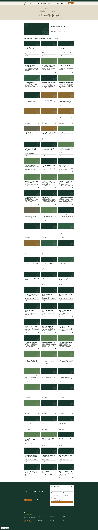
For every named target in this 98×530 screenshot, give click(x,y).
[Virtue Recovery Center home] (29, 513)
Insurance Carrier (54, 495)
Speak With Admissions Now (62, 502)
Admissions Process (65, 516)
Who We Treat (49, 3)
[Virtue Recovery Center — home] (28, 3)
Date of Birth (52, 492)
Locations (54, 3)
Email (63, 492)
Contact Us (64, 520)
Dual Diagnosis (38, 521)
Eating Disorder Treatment (40, 520)
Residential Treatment (39, 515)
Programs (38, 3)
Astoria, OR (51, 521)
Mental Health (36, 38)
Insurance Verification (65, 517)
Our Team (64, 515)
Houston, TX (51, 517)
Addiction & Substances (29, 38)
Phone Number (64, 489)
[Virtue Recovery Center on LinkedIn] (70, 0)
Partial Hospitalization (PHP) (40, 516)
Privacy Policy (64, 521)
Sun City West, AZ (52, 516)
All (24, 38)
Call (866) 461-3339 (28, 499)
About (62, 3)
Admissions (58, 3)
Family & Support (48, 38)
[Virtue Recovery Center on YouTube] (71, 0)
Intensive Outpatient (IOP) (40, 517)
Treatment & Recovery (42, 38)
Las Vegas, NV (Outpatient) (53, 515)
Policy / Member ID (66, 495)
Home (46, 8)
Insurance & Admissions (55, 38)
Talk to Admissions (36, 499)
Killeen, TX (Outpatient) (52, 520)
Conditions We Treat (43, 3)
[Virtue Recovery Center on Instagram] (69, 0)
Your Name (52, 489)
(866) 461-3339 (27, 520)
